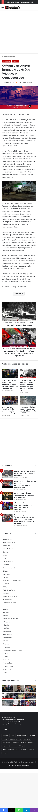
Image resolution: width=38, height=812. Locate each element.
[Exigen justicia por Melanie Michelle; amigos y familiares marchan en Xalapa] (10, 400)
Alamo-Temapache (9, 542)
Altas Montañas (8, 549)
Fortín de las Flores (9, 590)
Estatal (6, 625)
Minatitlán (16, 742)
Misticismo (6, 606)
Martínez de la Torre (9, 603)
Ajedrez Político (8, 539)
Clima (4, 558)
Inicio (5, 56)
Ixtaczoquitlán (7, 599)
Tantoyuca (6, 647)
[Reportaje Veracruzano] (13, 7)
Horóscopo (27, 739)
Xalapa (5, 672)
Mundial (5, 609)
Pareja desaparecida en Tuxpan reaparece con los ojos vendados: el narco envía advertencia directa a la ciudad (24, 519)
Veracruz (15, 61)
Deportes (7, 622)
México (23, 742)
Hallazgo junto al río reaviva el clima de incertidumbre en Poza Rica (24, 473)
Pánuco (21, 746)
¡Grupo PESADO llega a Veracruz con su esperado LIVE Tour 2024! (24, 495)
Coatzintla (6, 565)
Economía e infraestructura (12, 580)
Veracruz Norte (8, 666)
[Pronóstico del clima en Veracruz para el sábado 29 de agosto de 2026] (28, 400)
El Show (5, 587)
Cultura (5, 577)
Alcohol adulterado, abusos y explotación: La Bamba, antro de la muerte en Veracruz (25, 506)
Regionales (8, 634)
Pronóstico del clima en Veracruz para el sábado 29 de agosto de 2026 (28, 410)
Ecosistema (6, 584)
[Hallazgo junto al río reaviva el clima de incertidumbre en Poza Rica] (7, 474)
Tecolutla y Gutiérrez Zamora (12, 650)
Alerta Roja (11, 56)
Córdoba (5, 571)
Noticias (5, 615)
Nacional (6, 612)
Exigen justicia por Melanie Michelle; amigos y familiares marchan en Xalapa (9, 410)
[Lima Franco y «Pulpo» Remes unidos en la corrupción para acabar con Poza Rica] (7, 484)
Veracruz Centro (8, 663)
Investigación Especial (10, 596)
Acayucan (5, 735)
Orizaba (5, 641)
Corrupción (6, 574)
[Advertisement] (19, 33)
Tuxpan (5, 656)
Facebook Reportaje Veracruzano (12, 724)
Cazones (6, 552)
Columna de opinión (9, 568)
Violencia (31, 749)
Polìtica (6, 628)
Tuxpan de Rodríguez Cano (10, 749)
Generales (6, 593)
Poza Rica (7, 631)
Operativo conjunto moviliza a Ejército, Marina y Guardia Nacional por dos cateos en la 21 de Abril (27, 385)
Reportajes (8, 638)
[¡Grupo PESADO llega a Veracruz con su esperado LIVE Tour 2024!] (7, 496)
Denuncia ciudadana (11, 619)
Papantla (6, 644)
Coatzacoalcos (8, 561)
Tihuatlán (6, 653)
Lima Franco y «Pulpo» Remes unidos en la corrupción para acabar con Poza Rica (25, 484)
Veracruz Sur (7, 669)
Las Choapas (6, 742)
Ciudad (5, 555)
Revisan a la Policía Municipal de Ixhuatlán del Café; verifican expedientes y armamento (10, 384)
